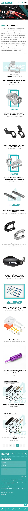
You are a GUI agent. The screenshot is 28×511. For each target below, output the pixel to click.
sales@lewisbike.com (11, 486)
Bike (25, 18)
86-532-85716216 (8, 484)
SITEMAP (3, 495)
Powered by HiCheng (7, 493)
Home (21, 19)
